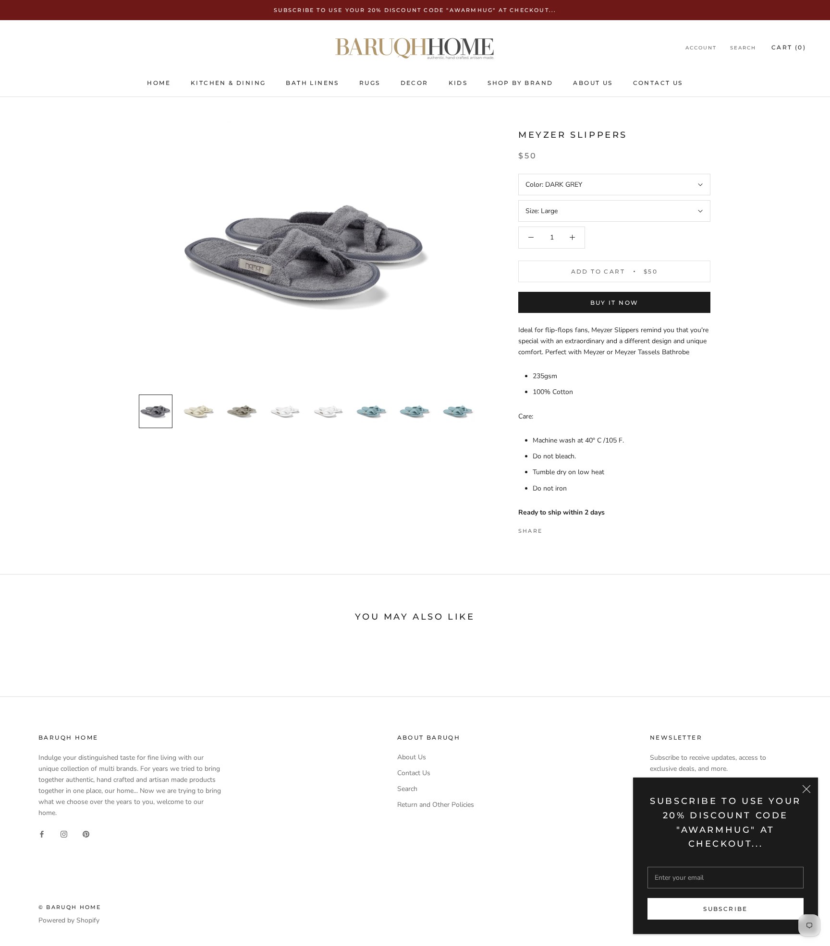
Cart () (788, 47)
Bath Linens (312, 82)
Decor (414, 82)
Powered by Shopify (68, 920)
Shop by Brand (520, 82)
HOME (159, 82)
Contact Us (658, 82)
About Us (592, 82)
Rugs (369, 82)
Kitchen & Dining (228, 82)
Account (701, 48)
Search (743, 48)
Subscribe (725, 908)
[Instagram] (64, 833)
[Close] (806, 789)
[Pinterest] (576, 528)
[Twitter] (564, 528)
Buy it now (614, 302)
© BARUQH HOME (69, 907)
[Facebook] (551, 528)
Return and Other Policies (435, 804)
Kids (458, 82)
